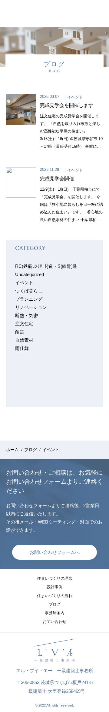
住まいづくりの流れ (54, 595)
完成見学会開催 (57, 178)
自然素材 (24, 340)
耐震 (19, 331)
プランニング (28, 299)
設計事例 (54, 587)
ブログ (55, 604)
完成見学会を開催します (66, 105)
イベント (75, 97)
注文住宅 (24, 323)
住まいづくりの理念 (54, 578)
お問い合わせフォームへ (55, 552)
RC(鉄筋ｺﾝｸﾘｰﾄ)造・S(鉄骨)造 (46, 266)
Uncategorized (29, 274)
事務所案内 (54, 612)
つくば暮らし (28, 290)
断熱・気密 (26, 315)
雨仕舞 (22, 348)
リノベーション (31, 307)
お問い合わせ (54, 621)
